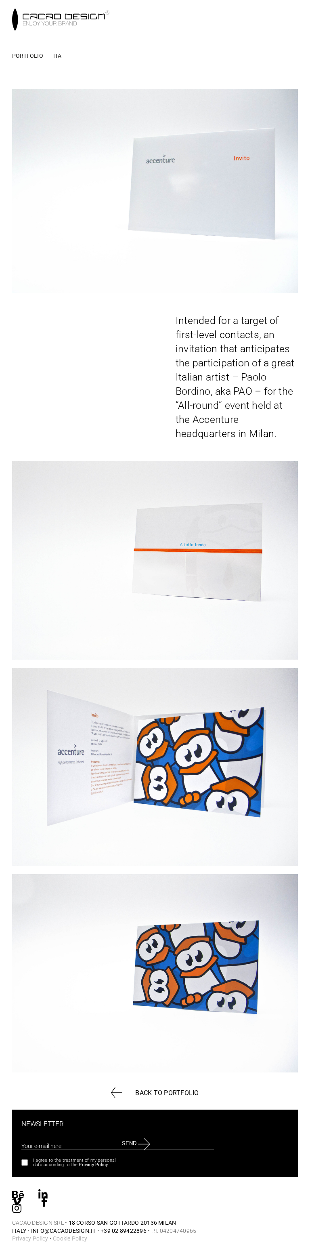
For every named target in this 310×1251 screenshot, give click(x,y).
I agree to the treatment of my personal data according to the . (74, 1162)
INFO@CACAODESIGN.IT (63, 1231)
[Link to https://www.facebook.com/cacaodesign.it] (44, 1200)
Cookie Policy (70, 1238)
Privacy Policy (93, 1164)
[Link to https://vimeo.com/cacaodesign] (16, 1200)
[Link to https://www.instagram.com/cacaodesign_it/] (16, 1207)
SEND (129, 1143)
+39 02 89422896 (124, 1231)
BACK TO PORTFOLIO (167, 1093)
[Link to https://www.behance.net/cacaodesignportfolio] (18, 1193)
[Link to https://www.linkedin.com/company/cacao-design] (43, 1193)
